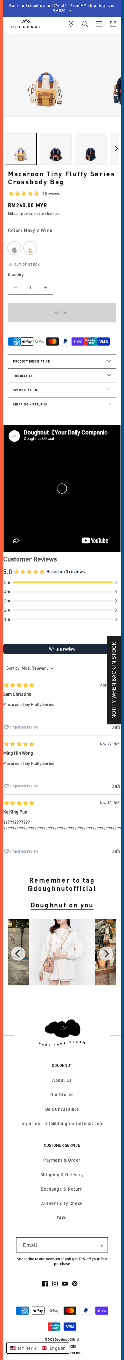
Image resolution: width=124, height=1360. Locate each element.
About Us (62, 1080)
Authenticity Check (62, 1203)
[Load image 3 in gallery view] (91, 149)
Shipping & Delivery (62, 1174)
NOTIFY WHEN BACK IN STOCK (114, 680)
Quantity (16, 274)
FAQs (62, 1217)
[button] (85, 24)
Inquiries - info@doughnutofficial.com (62, 1123)
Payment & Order (62, 1160)
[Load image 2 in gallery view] (56, 149)
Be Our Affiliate (62, 1109)
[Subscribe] (100, 1245)
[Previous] (18, 954)
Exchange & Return (62, 1189)
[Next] (106, 954)
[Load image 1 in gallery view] (21, 149)
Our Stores (62, 1094)
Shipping (15, 213)
